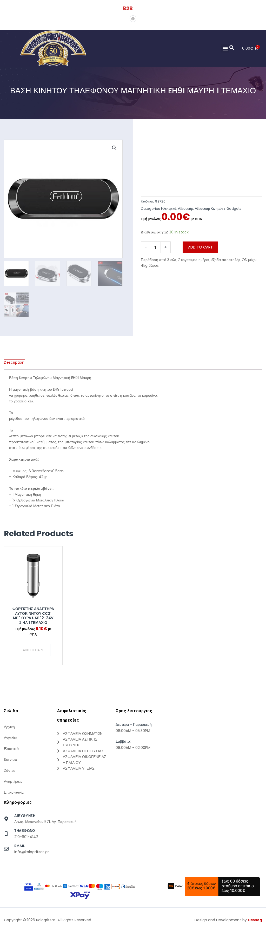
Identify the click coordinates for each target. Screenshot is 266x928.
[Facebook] (133, 18)
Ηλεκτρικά (168, 208)
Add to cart (200, 247)
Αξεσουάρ (185, 208)
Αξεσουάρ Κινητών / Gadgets (218, 208)
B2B (128, 8)
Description (14, 362)
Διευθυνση (24, 815)
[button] (225, 48)
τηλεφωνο (24, 830)
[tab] (14, 362)
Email (19, 845)
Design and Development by (228, 920)
